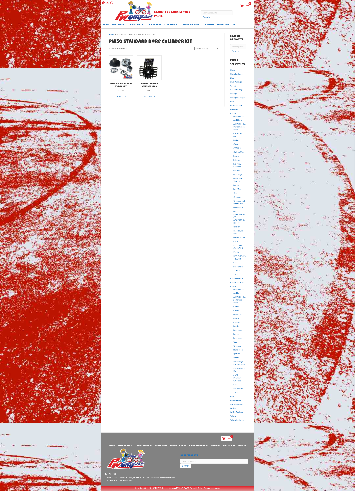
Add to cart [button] (121, 96)
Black (232, 70)
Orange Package (237, 97)
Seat (235, 262)
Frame (236, 185)
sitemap (216, 488)
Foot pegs (237, 174)
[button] (103, 2)
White (233, 408)
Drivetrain (237, 314)
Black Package (236, 74)
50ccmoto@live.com (124, 480)
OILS (235, 241)
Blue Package (236, 82)
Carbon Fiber (238, 152)
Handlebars (238, 207)
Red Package (235, 400)
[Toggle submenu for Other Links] (178, 24)
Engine (236, 156)
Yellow (233, 416)
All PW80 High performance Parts (239, 300)
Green (233, 86)
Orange (233, 93)
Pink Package (236, 105)
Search (206, 17)
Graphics (237, 197)
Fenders (236, 170)
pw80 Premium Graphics (237, 378)
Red (232, 396)
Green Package (237, 89)
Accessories (238, 116)
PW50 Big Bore (236, 278)
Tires (235, 274)
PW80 (233, 286)
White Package (236, 412)
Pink (232, 101)
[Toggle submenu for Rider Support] (201, 24)
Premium (234, 109)
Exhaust (236, 160)
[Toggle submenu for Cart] (238, 24)
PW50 (233, 113)
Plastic (236, 252)
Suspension (238, 266)
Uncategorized (236, 404)
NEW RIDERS (239, 237)
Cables (236, 144)
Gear (235, 193)
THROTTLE (238, 270)
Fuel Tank (237, 189)
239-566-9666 (150, 477)
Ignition (236, 227)
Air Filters (237, 120)
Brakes (236, 140)
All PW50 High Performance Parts (239, 127)
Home (111, 34)
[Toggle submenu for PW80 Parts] (145, 24)
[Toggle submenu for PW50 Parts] (126, 24)
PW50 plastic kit (237, 282)
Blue (232, 78)
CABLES (237, 148)
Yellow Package (237, 420)
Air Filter (237, 293)
